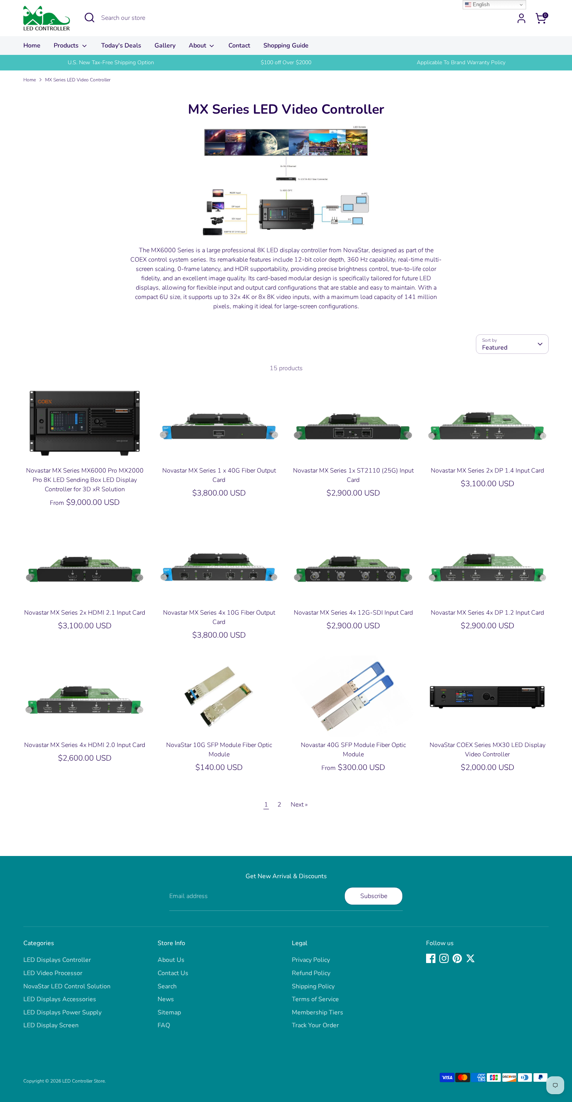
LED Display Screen (51, 1025)
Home (31, 45)
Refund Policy (311, 973)
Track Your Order (315, 1025)
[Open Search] (89, 17)
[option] (110, 62)
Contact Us (173, 973)
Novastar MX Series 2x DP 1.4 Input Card (487, 470)
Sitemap (169, 1012)
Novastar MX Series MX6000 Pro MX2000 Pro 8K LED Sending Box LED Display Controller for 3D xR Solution (85, 480)
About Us (171, 960)
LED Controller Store (83, 1081)
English (480, 4)
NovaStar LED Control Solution (67, 986)
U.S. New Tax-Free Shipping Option (111, 62)
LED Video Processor (52, 973)
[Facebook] (430, 958)
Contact (239, 45)
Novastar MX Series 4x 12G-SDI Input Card (353, 612)
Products (67, 45)
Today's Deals (121, 45)
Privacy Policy (311, 960)
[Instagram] (444, 958)
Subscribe (373, 896)
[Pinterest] (457, 958)
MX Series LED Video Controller (78, 80)
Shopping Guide (286, 45)
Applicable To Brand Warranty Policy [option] (461, 62)
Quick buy (85, 449)
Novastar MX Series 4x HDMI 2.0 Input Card (84, 745)
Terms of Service (315, 999)
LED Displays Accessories (59, 999)
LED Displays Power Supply (62, 1012)
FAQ (164, 1025)
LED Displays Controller (57, 960)
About (198, 45)
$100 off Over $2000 (286, 62)
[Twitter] (470, 958)
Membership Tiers (317, 1012)
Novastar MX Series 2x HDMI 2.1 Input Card (84, 612)
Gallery (164, 45)
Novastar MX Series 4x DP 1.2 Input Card (487, 612)
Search (167, 986)
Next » (299, 804)
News (166, 999)
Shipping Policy (313, 986)
